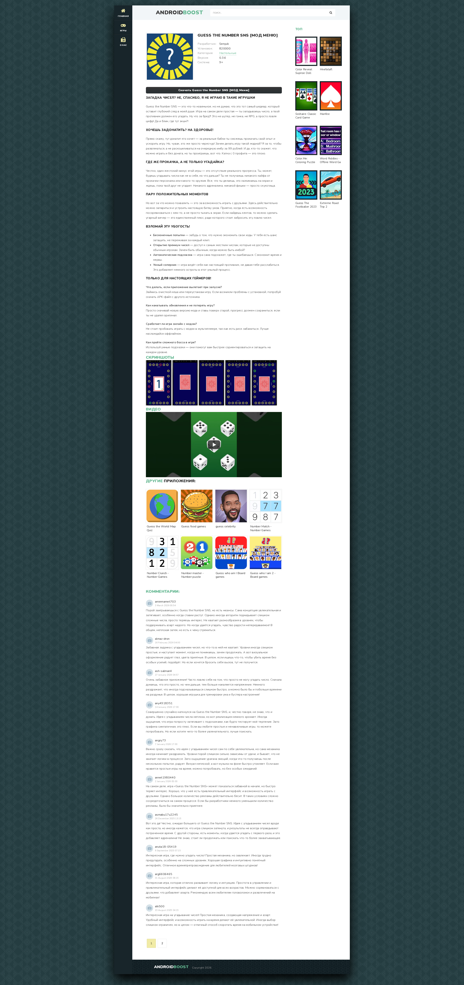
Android (179, 12)
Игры (123, 30)
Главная (123, 16)
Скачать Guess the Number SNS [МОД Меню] (213, 90)
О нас (123, 45)
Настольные (227, 53)
